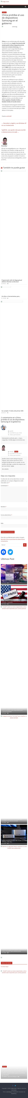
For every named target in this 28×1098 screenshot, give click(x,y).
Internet (4, 12)
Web (2, 523)
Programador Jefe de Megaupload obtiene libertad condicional (12, 281)
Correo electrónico (6, 515)
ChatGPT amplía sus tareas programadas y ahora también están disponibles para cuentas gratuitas (13, 710)
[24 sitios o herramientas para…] (6, 287)
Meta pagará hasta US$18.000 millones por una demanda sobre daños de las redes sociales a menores (13, 601)
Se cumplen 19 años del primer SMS (12, 411)
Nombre (3, 506)
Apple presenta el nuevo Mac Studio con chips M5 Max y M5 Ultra (14, 841)
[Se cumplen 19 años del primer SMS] (12, 301)
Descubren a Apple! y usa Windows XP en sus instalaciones (14, 124)
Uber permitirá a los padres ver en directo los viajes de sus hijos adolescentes (14, 580)
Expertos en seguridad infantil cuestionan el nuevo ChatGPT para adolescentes (14, 950)
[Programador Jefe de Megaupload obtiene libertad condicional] (13, 171)
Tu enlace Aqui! (4, 966)
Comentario (4, 485)
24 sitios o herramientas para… (11, 296)
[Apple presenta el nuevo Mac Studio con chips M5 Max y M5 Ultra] (14, 825)
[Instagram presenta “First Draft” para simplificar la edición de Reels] (14, 716)
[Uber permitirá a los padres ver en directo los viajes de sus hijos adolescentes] (14, 565)
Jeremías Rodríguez (13, 1076)
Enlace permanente (15, 435)
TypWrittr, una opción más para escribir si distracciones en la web (14, 131)
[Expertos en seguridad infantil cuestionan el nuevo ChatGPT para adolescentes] (14, 846)
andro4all (8, 116)
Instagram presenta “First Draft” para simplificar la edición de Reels (12, 820)
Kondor (12, 451)
